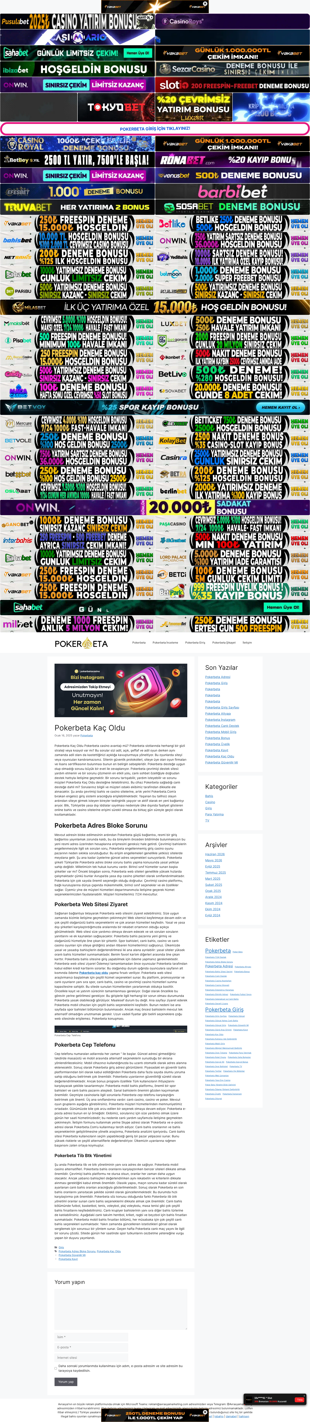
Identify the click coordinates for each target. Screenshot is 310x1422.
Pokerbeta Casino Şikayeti (217, 985)
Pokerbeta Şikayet (224, 642)
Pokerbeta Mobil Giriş (220, 732)
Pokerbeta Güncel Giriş (215, 1025)
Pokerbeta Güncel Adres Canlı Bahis (221, 1020)
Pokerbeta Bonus (217, 738)
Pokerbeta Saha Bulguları (239, 1057)
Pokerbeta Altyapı (218, 713)
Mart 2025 (212, 878)
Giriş (61, 1247)
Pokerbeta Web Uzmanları (217, 1075)
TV (207, 820)
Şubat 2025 (213, 885)
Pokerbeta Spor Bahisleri (216, 1066)
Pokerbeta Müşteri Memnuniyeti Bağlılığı (223, 1048)
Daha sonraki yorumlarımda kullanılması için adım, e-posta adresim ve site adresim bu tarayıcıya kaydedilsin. (120, 1368)
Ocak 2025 (213, 891)
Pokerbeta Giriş (195, 642)
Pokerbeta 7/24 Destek (215, 957)
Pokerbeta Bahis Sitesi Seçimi (218, 971)
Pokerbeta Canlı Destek (222, 726)
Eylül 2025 (212, 866)
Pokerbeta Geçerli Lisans (216, 1003)
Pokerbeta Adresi (217, 677)
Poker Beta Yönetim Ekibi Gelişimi (220, 1085)
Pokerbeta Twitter (213, 1071)
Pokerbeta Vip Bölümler (234, 1071)
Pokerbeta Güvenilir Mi (72, 1255)
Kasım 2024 (213, 903)
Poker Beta (238, 952)
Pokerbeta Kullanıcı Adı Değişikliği (221, 1039)
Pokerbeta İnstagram (220, 720)
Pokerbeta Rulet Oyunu (215, 1057)
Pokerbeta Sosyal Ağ (214, 1062)
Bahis (209, 796)
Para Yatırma (214, 814)
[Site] (77, 223)
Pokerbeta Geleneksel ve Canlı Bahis (222, 999)
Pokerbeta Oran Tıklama (216, 1053)
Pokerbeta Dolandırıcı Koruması (219, 990)
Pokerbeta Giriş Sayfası (222, 707)
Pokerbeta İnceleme (165, 642)
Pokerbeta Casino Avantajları (218, 981)
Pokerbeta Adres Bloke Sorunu (77, 1251)
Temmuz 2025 (215, 872)
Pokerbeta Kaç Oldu (109, 1251)
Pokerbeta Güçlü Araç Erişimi (218, 1030)
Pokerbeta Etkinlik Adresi (216, 994)
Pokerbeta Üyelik (217, 744)
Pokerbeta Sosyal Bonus (237, 1062)
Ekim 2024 (212, 909)
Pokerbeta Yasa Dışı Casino (217, 1080)
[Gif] (155, 307)
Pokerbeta (138, 642)
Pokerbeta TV (236, 1066)
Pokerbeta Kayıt (68, 1259)
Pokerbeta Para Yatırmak (240, 1053)
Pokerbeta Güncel (237, 1016)
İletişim (247, 642)
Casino (210, 802)
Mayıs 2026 (213, 860)
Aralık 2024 (213, 897)
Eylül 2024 (212, 915)
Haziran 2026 (215, 854)
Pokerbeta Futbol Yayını (241, 994)
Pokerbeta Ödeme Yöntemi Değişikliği (222, 1089)
